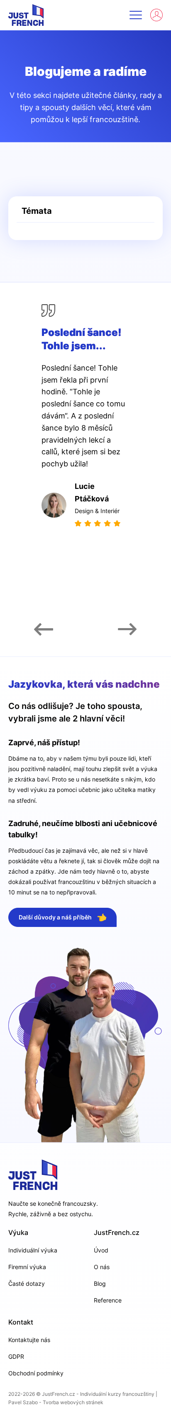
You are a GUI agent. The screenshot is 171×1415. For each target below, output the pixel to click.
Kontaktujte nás (29, 1339)
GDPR (16, 1356)
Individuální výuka (32, 1250)
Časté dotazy (26, 1283)
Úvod (101, 1250)
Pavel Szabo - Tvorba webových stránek (55, 1402)
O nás (102, 1266)
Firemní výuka (27, 1266)
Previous (43, 629)
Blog (100, 1283)
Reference (108, 1300)
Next (127, 629)
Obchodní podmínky (36, 1373)
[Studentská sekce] (156, 15)
